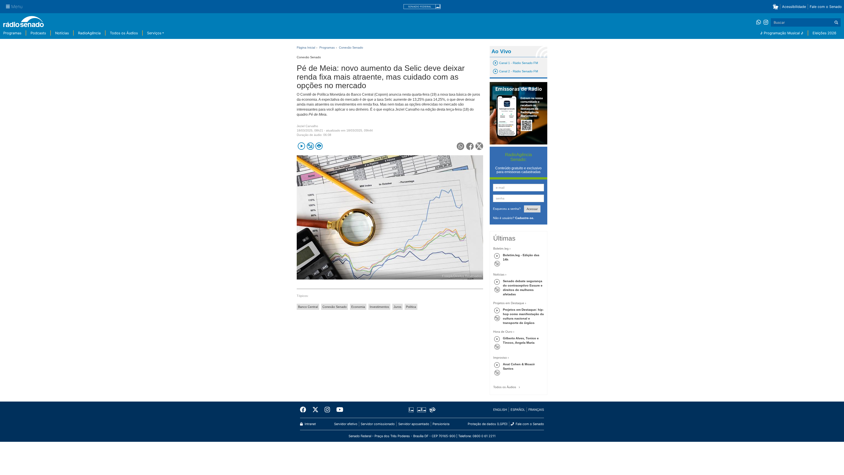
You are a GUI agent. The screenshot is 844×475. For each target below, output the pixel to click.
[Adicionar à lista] (310, 146)
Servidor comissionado (378, 424)
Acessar (532, 209)
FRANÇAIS (536, 409)
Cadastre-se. (524, 218)
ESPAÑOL (518, 409)
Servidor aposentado (413, 424)
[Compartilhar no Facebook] (470, 146)
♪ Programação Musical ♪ (781, 33)
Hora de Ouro (502, 331)
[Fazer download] (319, 146)
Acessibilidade (794, 6)
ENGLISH (500, 409)
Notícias (62, 33)
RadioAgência (89, 33)
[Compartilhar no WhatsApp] (461, 146)
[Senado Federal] (422, 6)
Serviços (154, 33)
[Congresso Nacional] (421, 409)
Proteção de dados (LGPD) (487, 424)
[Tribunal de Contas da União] (431, 409)
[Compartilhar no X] (479, 146)
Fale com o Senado (826, 6)
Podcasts (38, 33)
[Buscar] (836, 22)
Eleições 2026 (824, 33)
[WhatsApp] (760, 22)
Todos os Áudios (124, 33)
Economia (358, 307)
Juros (397, 307)
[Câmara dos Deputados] (412, 409)
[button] (776, 6)
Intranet (310, 424)
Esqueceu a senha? (507, 208)
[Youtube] (338, 409)
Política (411, 307)
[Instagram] (766, 22)
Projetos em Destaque (508, 303)
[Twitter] (315, 409)
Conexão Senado (334, 307)
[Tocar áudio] (301, 146)
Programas (12, 33)
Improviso (500, 357)
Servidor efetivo (345, 424)
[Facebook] (304, 409)
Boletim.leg (501, 248)
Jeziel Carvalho (307, 126)
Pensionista (441, 424)
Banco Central (308, 307)
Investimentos (379, 307)
